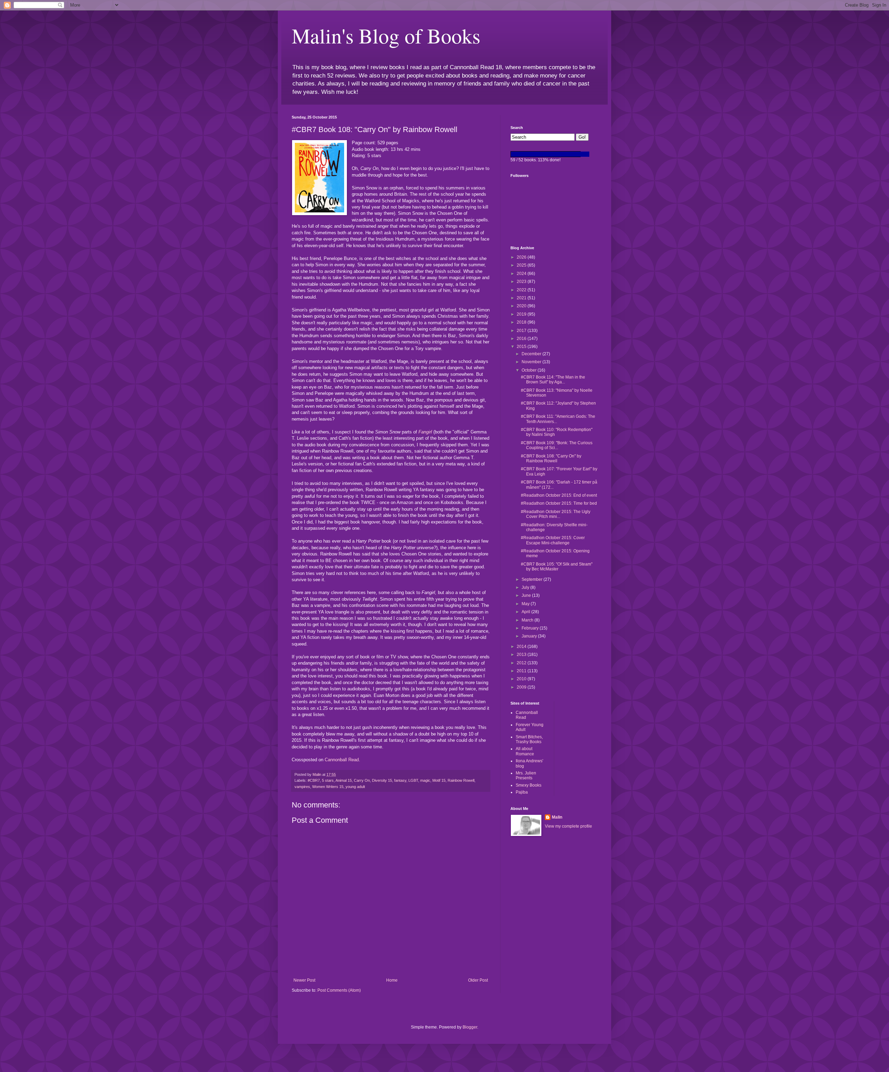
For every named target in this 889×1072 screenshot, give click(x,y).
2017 (522, 330)
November (532, 361)
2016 (522, 338)
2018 (522, 322)
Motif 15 (439, 780)
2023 (522, 281)
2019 (522, 314)
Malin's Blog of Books (386, 35)
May (526, 603)
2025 (522, 265)
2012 (522, 662)
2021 (522, 297)
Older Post (478, 980)
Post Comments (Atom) (339, 990)
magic (425, 780)
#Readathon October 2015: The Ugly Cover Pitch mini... (555, 514)
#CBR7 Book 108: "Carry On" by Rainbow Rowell (551, 458)
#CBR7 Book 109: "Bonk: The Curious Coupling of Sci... (556, 445)
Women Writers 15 (327, 787)
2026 (522, 257)
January (530, 636)
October (530, 370)
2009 (522, 687)
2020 (522, 305)
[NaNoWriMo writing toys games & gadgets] (553, 154)
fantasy (400, 780)
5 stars (328, 780)
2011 (522, 670)
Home (392, 980)
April (526, 611)
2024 (522, 273)
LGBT (413, 780)
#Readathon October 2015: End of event (559, 495)
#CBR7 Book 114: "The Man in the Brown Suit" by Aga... (553, 379)
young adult (355, 787)
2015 (522, 346)
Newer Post (304, 980)
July (526, 587)
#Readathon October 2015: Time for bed (559, 503)
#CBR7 (314, 780)
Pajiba (522, 792)
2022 (522, 289)
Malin (557, 817)
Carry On (362, 780)
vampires (302, 787)
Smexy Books (528, 785)
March (528, 620)
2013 (522, 654)
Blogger (470, 1027)
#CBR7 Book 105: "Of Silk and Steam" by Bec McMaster (556, 566)
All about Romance (525, 751)
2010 (522, 678)
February (531, 628)
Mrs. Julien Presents (526, 775)
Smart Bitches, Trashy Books (529, 739)
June (527, 595)
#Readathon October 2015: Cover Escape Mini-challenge (553, 540)
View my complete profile (568, 826)
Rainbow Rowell (461, 780)
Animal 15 (343, 780)
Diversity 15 (382, 780)
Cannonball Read (342, 759)
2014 (522, 646)
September (532, 579)
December (532, 353)
